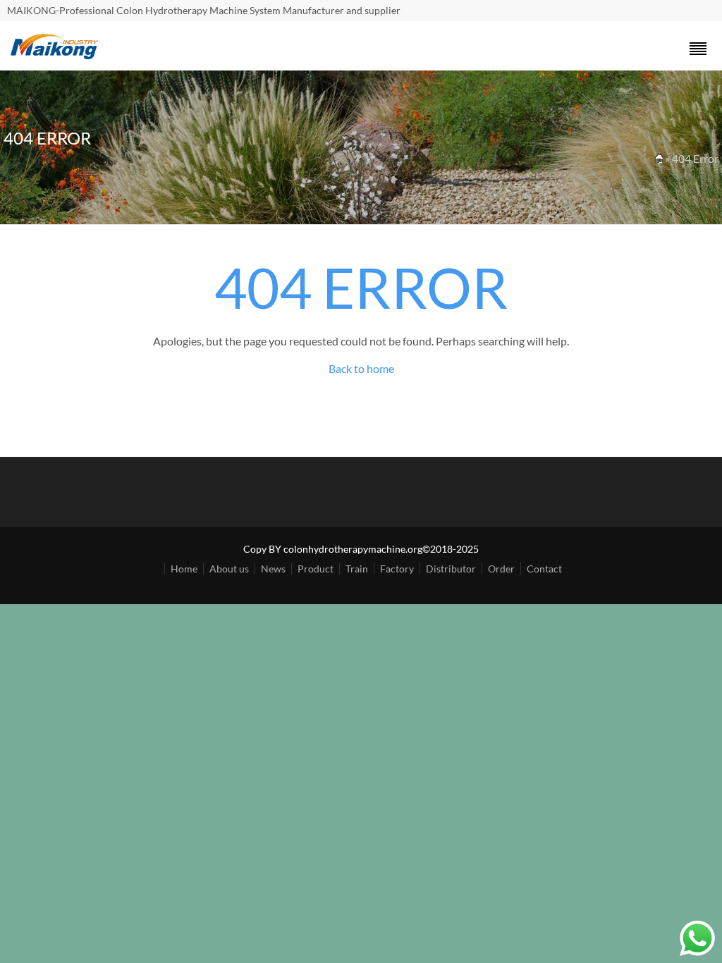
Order (501, 569)
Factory (397, 569)
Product (316, 569)
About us (229, 569)
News (273, 569)
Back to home (361, 368)
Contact (544, 569)
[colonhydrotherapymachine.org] (56, 55)
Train (356, 569)
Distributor (451, 569)
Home (184, 569)
